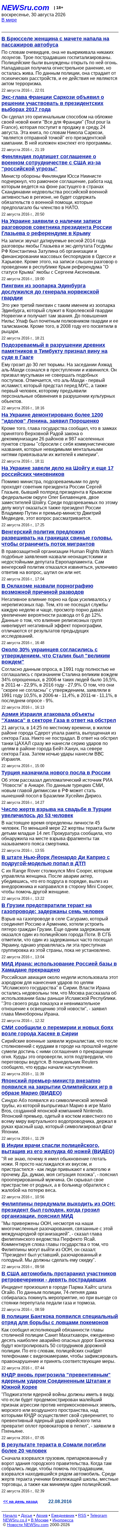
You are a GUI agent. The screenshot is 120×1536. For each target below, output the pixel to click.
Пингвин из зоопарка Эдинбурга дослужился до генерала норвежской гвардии (50, 292)
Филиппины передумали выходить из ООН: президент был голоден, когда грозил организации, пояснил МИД (58, 1210)
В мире (9, 19)
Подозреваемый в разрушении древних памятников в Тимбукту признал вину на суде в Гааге (54, 351)
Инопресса (62, 1520)
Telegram (98, 1515)
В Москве (40, 1520)
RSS (82, 1515)
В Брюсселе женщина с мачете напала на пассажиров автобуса (55, 42)
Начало (10, 1515)
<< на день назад (20, 1501)
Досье (26, 1515)
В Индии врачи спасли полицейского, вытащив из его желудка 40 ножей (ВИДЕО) (57, 1148)
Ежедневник (62, 1515)
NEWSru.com (25, 7)
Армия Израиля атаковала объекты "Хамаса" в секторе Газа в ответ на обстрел (58, 717)
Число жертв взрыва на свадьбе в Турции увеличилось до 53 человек (56, 812)
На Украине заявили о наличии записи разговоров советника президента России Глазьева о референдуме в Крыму (56, 227)
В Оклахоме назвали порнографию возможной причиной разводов (47, 589)
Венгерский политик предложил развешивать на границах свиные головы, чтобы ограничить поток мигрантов (56, 538)
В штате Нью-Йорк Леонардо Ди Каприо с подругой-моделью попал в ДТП (55, 860)
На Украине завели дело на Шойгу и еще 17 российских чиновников (57, 471)
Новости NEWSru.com (28, 1524)
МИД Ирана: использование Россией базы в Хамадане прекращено (59, 967)
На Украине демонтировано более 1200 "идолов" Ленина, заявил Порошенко (52, 418)
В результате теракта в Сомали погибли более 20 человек (53, 1448)
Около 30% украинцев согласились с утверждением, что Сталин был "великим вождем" (55, 656)
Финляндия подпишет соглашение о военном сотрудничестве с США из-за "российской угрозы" (51, 163)
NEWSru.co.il (15, 1520)
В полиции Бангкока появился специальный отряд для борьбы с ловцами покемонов (59, 1319)
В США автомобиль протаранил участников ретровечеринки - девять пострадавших (58, 1277)
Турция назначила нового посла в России (55, 773)
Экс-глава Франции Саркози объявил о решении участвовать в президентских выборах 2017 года (52, 103)
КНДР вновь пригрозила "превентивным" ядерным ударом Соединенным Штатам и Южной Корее (56, 1381)
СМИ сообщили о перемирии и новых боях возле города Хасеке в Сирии (57, 1031)
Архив (41, 1515)
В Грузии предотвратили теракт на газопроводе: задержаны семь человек (52, 908)
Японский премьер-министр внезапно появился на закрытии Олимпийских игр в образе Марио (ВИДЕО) (56, 1087)
